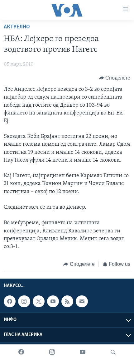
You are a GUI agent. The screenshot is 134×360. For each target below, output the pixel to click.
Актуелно (17, 27)
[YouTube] (82, 352)
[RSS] (67, 301)
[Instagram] (52, 352)
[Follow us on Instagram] (24, 301)
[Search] (113, 352)
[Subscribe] (82, 301)
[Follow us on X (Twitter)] (39, 301)
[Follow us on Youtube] (53, 301)
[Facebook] (21, 352)
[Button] (115, 78)
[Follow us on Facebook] (10, 301)
